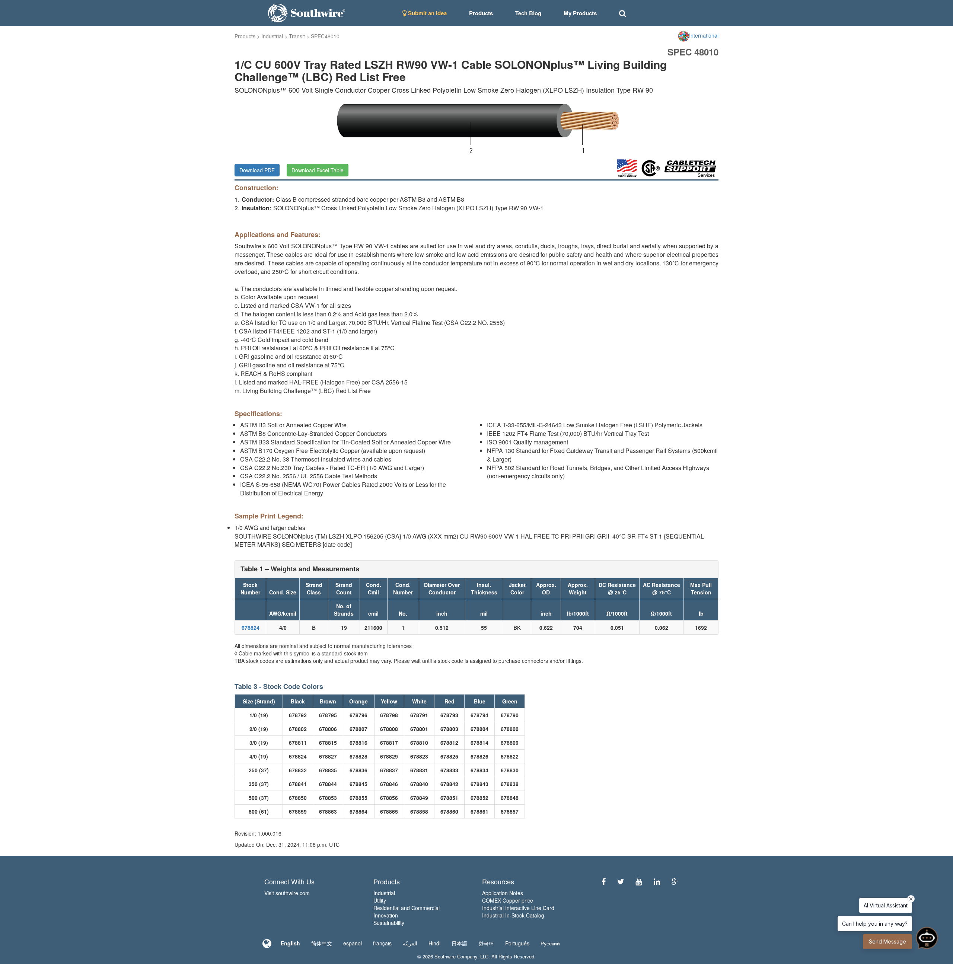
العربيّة (410, 943)
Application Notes (502, 893)
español (352, 943)
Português (517, 943)
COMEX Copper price (507, 900)
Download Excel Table (317, 170)
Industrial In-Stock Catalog (513, 915)
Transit (297, 36)
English (290, 943)
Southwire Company (455, 956)
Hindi (434, 943)
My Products (580, 13)
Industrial (272, 36)
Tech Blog (528, 13)
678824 (250, 627)
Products (245, 36)
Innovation (385, 915)
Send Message (887, 941)
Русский (550, 943)
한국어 (486, 943)
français (382, 943)
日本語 (459, 943)
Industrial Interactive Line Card (518, 908)
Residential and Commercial (406, 908)
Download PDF (257, 170)
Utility (379, 900)
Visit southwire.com (287, 893)
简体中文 (321, 943)
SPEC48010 (325, 36)
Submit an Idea (427, 13)
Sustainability (388, 922)
